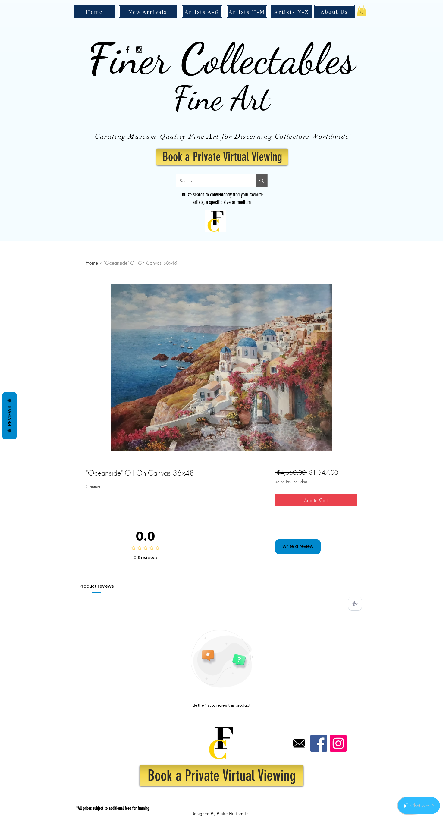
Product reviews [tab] (96, 586)
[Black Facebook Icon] (127, 49)
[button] (361, 10)
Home (92, 262)
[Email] (299, 743)
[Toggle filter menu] (355, 604)
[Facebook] (318, 743)
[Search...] (261, 180)
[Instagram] (338, 743)
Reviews (9, 415)
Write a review (297, 546)
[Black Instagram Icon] (139, 49)
